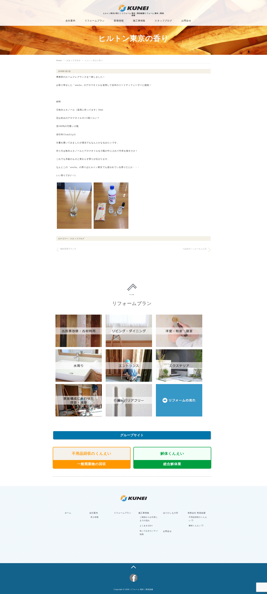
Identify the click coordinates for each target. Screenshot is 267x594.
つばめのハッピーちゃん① (194, 249)
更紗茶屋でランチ (68, 249)
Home (59, 60)
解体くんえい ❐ (196, 526)
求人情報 (95, 517)
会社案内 (70, 20)
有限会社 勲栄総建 (197, 513)
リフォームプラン (95, 20)
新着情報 (119, 20)
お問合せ (186, 20)
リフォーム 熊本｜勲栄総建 (141, 589)
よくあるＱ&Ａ (146, 526)
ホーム (68, 513)
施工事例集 (139, 20)
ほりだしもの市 (170, 513)
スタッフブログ (163, 20)
